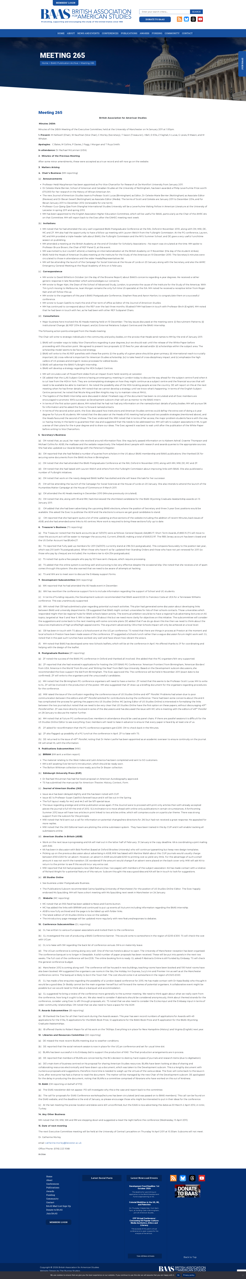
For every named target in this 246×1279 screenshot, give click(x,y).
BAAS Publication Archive (64, 63)
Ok (178, 1275)
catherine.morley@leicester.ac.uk (63, 1143)
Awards (144, 33)
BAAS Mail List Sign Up (58, 1206)
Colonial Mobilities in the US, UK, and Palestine (144, 1203)
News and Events (88, 33)
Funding (157, 33)
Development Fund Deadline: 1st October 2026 (144, 1187)
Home (61, 33)
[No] (243, 1275)
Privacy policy (188, 1275)
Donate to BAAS (54, 1209)
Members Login (59, 1222)
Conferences (110, 33)
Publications (129, 33)
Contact (187, 33)
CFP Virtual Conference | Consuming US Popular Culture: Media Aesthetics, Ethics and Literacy (144, 1221)
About (71, 33)
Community (172, 33)
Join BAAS (51, 1213)
